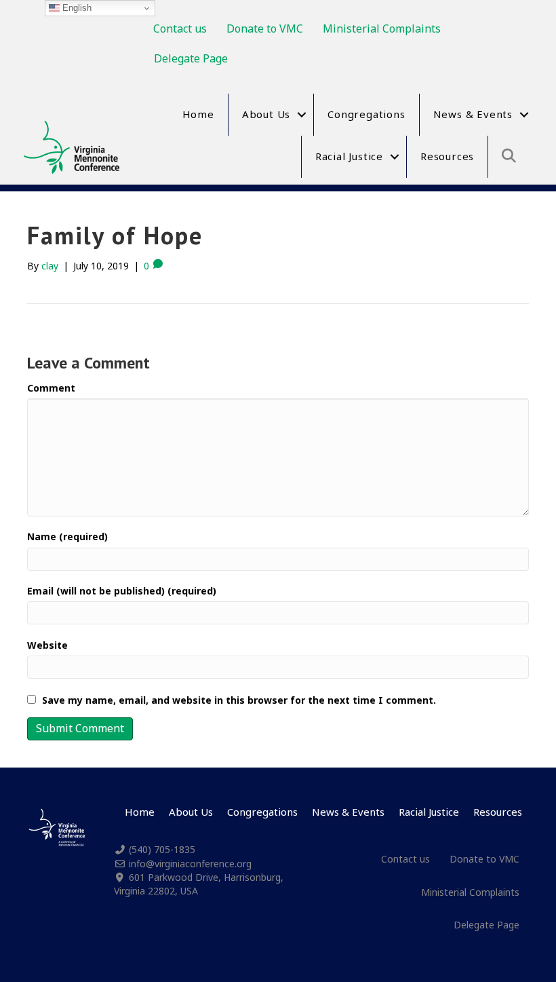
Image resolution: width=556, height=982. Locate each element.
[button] (301, 115)
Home (198, 114)
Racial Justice (349, 156)
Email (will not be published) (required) (121, 590)
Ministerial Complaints (382, 28)
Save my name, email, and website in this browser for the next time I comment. (239, 700)
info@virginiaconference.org (190, 863)
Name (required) (67, 536)
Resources (447, 156)
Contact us (180, 28)
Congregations (366, 114)
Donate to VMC (264, 28)
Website (47, 645)
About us (266, 114)
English (76, 8)
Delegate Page (191, 58)
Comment (51, 387)
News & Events (473, 114)
